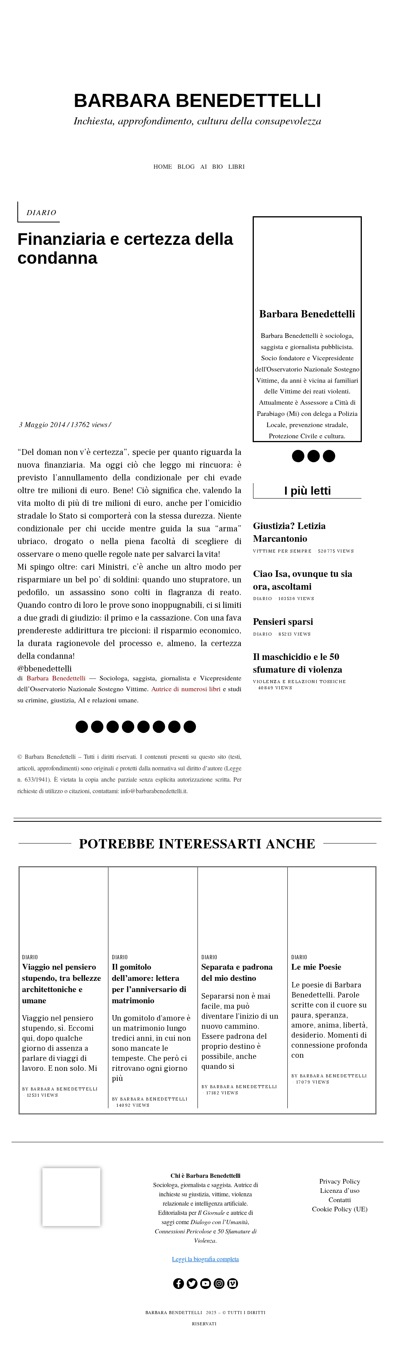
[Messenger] (97, 727)
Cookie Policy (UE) (340, 1208)
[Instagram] (219, 1283)
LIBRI (236, 166)
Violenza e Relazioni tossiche (299, 681)
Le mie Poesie (316, 966)
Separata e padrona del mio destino (237, 972)
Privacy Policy (339, 1181)
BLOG (186, 166)
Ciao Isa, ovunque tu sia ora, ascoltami (303, 579)
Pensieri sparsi (283, 621)
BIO (217, 166)
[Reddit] (174, 727)
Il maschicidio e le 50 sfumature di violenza (298, 662)
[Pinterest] (128, 727)
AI (203, 166)
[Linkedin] (143, 727)
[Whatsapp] (159, 727)
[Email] (190, 727)
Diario (42, 212)
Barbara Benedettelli (56, 677)
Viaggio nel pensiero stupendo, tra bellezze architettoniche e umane (61, 983)
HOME (163, 166)
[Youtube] (205, 1283)
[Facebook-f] (178, 1283)
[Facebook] (82, 727)
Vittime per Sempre (282, 551)
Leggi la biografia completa (205, 1259)
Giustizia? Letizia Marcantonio (289, 531)
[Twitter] (112, 727)
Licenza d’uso (340, 1190)
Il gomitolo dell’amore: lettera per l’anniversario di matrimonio (149, 983)
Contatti (340, 1199)
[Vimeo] (232, 1283)
